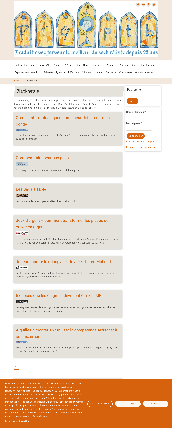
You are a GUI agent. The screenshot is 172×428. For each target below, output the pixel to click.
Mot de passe (133, 123)
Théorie (57, 65)
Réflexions (73, 72)
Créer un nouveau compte (140, 141)
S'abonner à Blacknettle (68, 367)
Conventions (125, 72)
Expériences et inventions (27, 72)
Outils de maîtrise (128, 65)
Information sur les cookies (17, 421)
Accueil (17, 80)
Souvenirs (111, 72)
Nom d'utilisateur (135, 111)
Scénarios (111, 65)
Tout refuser (127, 403)
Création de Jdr (72, 65)
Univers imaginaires (93, 65)
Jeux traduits (147, 65)
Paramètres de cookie (100, 403)
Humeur (98, 72)
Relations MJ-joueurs (54, 72)
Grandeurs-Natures (144, 72)
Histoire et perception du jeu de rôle (32, 65)
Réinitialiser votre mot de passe (143, 146)
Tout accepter (156, 403)
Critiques (86, 72)
